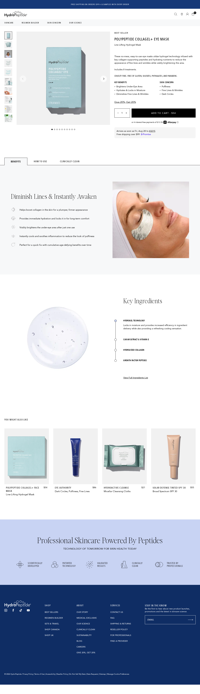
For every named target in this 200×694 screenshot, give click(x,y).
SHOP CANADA (52, 629)
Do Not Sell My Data (77, 674)
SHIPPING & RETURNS (120, 623)
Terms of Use (39, 674)
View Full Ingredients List (135, 377)
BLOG (79, 641)
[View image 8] (8, 109)
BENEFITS (16, 161)
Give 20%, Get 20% (125, 102)
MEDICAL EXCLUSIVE (87, 618)
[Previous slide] (23, 79)
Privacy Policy (27, 674)
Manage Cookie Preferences (118, 674)
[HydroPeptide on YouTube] (28, 610)
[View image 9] (8, 118)
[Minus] (117, 113)
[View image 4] (8, 72)
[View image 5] (8, 81)
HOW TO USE (40, 161)
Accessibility (50, 674)
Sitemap (102, 674)
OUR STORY (82, 612)
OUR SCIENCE (83, 623)
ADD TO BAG (27, 478)
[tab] (15, 161)
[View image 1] (8, 35)
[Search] (176, 14)
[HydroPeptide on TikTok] (20, 610)
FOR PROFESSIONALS (120, 635)
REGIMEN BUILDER (54, 618)
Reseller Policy (62, 674)
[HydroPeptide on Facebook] (13, 610)
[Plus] (127, 113)
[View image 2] (8, 45)
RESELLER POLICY (119, 629)
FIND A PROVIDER (119, 641)
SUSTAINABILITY (84, 635)
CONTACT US (116, 612)
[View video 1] (8, 54)
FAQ (112, 618)
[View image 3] (8, 63)
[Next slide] (103, 79)
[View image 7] (8, 100)
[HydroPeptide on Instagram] (5, 610)
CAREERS (81, 646)
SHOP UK (49, 635)
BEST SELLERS (51, 612)
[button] (194, 14)
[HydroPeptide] (15, 14)
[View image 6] (8, 91)
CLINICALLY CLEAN (70, 161)
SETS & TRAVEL (52, 623)
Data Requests (92, 674)
